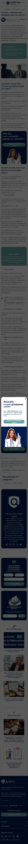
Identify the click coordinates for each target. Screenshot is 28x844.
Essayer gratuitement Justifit (14, 421)
